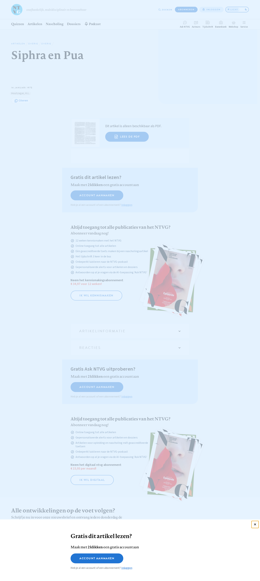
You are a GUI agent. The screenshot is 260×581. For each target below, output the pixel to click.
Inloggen (126, 568)
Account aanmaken (96, 558)
